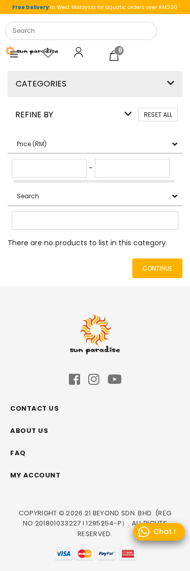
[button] (170, 83)
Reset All (158, 114)
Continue (157, 268)
